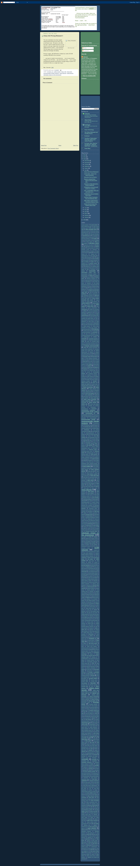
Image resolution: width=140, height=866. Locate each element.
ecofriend (83, 376)
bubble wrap (85, 290)
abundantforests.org (87, 235)
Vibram (91, 817)
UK (90, 794)
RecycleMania (84, 683)
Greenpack (95, 509)
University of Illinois (85, 803)
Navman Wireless (86, 598)
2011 (84, 157)
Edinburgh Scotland (86, 381)
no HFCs (85, 606)
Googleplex (90, 460)
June (86, 207)
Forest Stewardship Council (92, 437)
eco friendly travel (91, 370)
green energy (90, 480)
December (87, 160)
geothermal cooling (93, 449)
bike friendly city (93, 267)
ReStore (88, 708)
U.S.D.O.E (87, 794)
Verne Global (84, 817)
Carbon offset (90, 306)
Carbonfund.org (85, 309)
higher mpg (97, 515)
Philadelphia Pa (92, 638)
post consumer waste (90, 655)
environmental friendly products (90, 411)
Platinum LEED (95, 647)
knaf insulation (94, 544)
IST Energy (95, 539)
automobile (89, 258)
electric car (94, 382)
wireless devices (85, 846)
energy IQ (97, 394)
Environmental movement (87, 414)
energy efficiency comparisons (93, 390)
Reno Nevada (94, 705)
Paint (96, 626)
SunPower (83, 756)
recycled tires (94, 681)
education (95, 381)
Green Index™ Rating (89, 486)
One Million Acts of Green (88, 617)
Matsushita (95, 580)
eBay (97, 368)
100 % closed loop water (86, 226)
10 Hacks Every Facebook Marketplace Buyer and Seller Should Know (91, 116)
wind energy (94, 843)
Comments (86, 50)
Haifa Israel (96, 511)
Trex (90, 788)
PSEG (93, 663)
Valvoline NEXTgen (94, 812)
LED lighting (90, 559)
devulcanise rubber (86, 356)
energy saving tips (86, 400)
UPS (91, 806)
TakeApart (85, 766)
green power (91, 491)
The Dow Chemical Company (89, 771)
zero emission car (85, 851)
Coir (82, 333)
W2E (92, 823)
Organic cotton (90, 621)
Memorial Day (84, 582)
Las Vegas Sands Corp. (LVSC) (93, 551)
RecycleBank (84, 678)
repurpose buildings (94, 707)
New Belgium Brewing (91, 600)
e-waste (89, 365)
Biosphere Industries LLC (92, 278)
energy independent (89, 394)
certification (89, 312)
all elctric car (50, 71)
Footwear (83, 435)
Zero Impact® (88, 852)
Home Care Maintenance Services (92, 520)
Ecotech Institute (94, 379)
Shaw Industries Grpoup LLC (88, 730)
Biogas (92, 276)
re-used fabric (89, 669)
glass (96, 452)
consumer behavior (85, 344)
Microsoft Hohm (96, 585)
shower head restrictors (86, 733)
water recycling (92, 835)
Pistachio (97, 641)
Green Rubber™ (90, 492)
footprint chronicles (94, 434)
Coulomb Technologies (93, 347)
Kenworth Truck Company (90, 542)
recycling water (85, 686)
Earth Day (85, 367)
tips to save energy (86, 782)
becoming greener (93, 263)
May (86, 209)
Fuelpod (94, 441)
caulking (91, 309)
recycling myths (85, 684)
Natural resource (96, 597)
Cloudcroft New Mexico (86, 329)
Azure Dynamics (95, 258)
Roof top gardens (95, 714)
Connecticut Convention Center (92, 342)
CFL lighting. (84, 313)
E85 (98, 365)
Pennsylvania (91, 634)
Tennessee (97, 768)
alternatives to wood (89, 246)
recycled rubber (85, 681)
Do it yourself (96, 361)
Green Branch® (96, 464)
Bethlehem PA (88, 266)
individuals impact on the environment (52, 74)
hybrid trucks (88, 525)
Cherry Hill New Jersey (95, 315)
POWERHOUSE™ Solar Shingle (88, 658)
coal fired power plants (87, 330)
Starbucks (84, 751)
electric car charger (86, 384)
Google (84, 460)
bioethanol (97, 275)
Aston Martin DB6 (93, 255)
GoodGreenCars (86, 458)
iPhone (93, 538)
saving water (85, 724)
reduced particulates (85, 699)
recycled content (93, 678)
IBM (98, 526)
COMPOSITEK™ (87, 336)
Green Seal (89, 494)
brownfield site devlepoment (93, 289)
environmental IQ (90, 413)
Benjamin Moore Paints (86, 264)
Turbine (95, 789)
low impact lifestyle (85, 574)
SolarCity (88, 743)
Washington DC (85, 826)
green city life (90, 472)
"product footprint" (85, 224)
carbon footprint (86, 303)
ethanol (96, 425)
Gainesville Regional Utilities (91, 443)
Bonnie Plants (95, 284)
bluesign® (89, 283)
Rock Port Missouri (89, 713)
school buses (92, 723)
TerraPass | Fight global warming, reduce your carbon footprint (91, 140)
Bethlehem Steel (96, 266)
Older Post (75, 145)
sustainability (85, 759)
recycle (92, 675)
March (86, 213)
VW (89, 823)
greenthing (84, 511)
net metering (94, 598)
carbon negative (96, 303)
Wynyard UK (84, 848)
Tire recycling (85, 783)
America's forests (90, 247)
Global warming (94, 454)
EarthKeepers (91, 368)
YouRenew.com (86, 849)
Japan (83, 541)
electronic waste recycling (87, 385)
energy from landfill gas (90, 393)
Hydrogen (85, 526)
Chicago (96, 316)
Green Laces (94, 487)
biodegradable (92, 270)
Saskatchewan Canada (86, 722)
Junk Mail (93, 541)
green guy (85, 56)
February (87, 215)
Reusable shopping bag (94, 710)
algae (93, 240)
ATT (94, 257)
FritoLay (90, 440)
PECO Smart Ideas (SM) (94, 631)
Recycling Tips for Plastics (90, 177)
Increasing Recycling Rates (91, 531)
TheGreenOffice (96, 774)
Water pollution (84, 835)
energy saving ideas (94, 397)
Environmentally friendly (88, 419)
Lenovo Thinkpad (94, 563)
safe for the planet (95, 716)
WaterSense (87, 838)
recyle (92, 686)
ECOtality (88, 379)
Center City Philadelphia (93, 310)
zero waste (95, 852)
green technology (95, 497)
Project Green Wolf (85, 663)
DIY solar (90, 361)
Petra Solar (92, 637)
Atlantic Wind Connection (86, 257)
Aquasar (85, 252)
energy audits (96, 385)
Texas (90, 769)
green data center (95, 475)
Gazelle (95, 444)
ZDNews (96, 849)
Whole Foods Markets (92, 841)
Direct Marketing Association (91, 358)
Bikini (88, 269)
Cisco (96, 318)
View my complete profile (89, 75)
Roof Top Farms (88, 714)
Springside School (85, 748)
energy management (94, 396)
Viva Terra (90, 818)
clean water (85, 324)
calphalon (85, 296)
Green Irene (86, 487)
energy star (84, 404)
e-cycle (84, 365)
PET (87, 637)
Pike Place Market (90, 641)
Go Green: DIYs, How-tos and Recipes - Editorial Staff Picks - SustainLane (91, 145)
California (84, 293)
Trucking (90, 789)
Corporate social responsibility (92, 345)
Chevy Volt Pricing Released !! (53, 36)
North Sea (89, 609)
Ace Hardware (95, 235)
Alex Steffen (88, 240)
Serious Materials (85, 728)
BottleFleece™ (84, 286)
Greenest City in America (87, 505)
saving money (95, 722)
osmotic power (91, 623)
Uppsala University (85, 806)
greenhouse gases (93, 508)
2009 (84, 219)
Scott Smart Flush (93, 725)
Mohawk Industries (90, 589)
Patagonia (91, 629)
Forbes (89, 435)
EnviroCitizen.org (85, 408)
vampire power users (86, 814)
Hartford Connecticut (93, 512)
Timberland (84, 780)
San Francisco (88, 719)
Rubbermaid (88, 716)
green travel (95, 499)
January (87, 217)
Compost (95, 336)
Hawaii (83, 514)
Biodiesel (91, 275)
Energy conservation (88, 387)
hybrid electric (70, 73)
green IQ (97, 486)
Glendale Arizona (85, 454)
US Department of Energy (87, 809)
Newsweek (92, 603)
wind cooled (88, 843)
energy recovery (85, 397)
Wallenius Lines (87, 825)
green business (85, 469)
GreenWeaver (90, 511)
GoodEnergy (96, 457)
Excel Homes (95, 426)
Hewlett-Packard (89, 515)
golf (93, 455)
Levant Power (93, 565)
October (87, 164)
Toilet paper (92, 783)
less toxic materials (85, 565)
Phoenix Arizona (91, 640)
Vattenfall (95, 814)
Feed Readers (95, 431)
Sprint (91, 748)
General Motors (85, 446)
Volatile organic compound (92, 820)
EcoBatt (83, 374)
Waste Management (93, 826)
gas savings (89, 445)
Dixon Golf (85, 361)
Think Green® (94, 777)
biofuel (84, 276)
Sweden (91, 763)
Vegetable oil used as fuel (93, 815)
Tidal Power (94, 779)
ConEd (88, 341)
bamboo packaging (94, 260)
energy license (85, 396)
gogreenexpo (88, 455)
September (87, 166)
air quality (94, 238)
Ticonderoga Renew (86, 779)
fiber (82, 432)
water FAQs (89, 834)
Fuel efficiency (88, 441)
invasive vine (87, 538)
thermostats (86, 777)
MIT (97, 586)
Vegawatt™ (84, 815)
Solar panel (88, 740)
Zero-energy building (86, 854)
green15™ (96, 500)
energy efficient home (87, 391)
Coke (87, 333)
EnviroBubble (93, 407)
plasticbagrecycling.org (86, 647)
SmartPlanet (92, 736)
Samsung (93, 717)
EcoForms (95, 374)
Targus (96, 766)
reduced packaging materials (91, 697)
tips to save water (95, 782)
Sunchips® (95, 754)
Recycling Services (93, 684)
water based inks (91, 832)
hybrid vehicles (96, 525)
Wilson (83, 843)
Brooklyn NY (84, 289)
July (86, 170)
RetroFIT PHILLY (94, 708)
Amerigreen (95, 249)
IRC (97, 538)
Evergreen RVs (87, 426)
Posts (85, 48)
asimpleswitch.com (85, 255)
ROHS (96, 713)
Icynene (89, 528)
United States (91, 797)
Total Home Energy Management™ (90, 785)
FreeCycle (85, 440)
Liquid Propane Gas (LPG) (93, 568)
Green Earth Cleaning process (88, 478)
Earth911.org (96, 367)
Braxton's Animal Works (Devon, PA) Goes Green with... (90, 181)
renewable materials (93, 704)
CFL (97, 312)
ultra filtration (95, 794)
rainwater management (91, 667)
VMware (95, 818)
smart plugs (95, 734)
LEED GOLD (91, 560)
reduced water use (92, 700)
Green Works (89, 500)
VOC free (83, 820)
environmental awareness (88, 410)
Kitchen (87, 544)
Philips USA (84, 640)
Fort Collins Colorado (86, 438)
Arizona (90, 252)
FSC (95, 440)
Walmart (95, 825)
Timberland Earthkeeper (94, 780)
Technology (90, 768)
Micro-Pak (89, 585)
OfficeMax (91, 615)
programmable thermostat (92, 661)
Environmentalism (93, 417)
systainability (96, 765)
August (86, 168)
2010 (84, 158)
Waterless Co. (90, 837)
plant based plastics (93, 643)
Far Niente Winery (95, 428)
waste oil (83, 828)
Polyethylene (89, 652)
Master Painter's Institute (86, 580)
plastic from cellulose (92, 646)
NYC (88, 611)
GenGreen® (95, 448)
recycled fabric (85, 679)
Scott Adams (85, 725)
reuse (84, 711)
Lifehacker (87, 113)
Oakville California (85, 614)
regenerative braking (86, 702)
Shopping (96, 731)
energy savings (92, 402)
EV (82, 426)
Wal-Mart (97, 823)
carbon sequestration (92, 307)
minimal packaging (91, 586)
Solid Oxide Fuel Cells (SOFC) (91, 745)
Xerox (98, 848)
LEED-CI (89, 562)
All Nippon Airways (89, 241)
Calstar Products (91, 296)
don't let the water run (87, 362)
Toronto (97, 783)
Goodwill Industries (95, 458)
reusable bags (84, 710)
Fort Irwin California (95, 438)
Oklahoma (97, 615)
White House (94, 840)
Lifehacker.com (89, 566)
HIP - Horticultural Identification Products (91, 517)
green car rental (91, 471)
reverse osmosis (90, 711)
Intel (82, 538)
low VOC (83, 575)
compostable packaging (93, 338)
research (83, 708)
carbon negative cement (88, 304)
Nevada (83, 600)
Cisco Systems (84, 319)
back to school (86, 260)
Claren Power (91, 321)
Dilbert (83, 358)
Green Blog (87, 148)
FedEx (89, 431)
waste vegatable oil (94, 829)
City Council (91, 319)
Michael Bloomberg (86, 583)
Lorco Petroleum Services (93, 571)
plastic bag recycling (90, 644)
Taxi (82, 768)
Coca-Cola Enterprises (86, 332)
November (87, 162)
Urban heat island (89, 808)
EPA (92, 425)
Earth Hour (90, 367)
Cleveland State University (94, 324)
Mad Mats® (85, 577)
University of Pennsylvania (92, 805)
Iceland (84, 528)
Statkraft (97, 751)
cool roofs (92, 344)
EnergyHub (90, 405)
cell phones (96, 309)
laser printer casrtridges (88, 553)
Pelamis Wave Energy (88, 632)
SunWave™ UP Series (92, 756)
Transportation (91, 786)
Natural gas (88, 597)
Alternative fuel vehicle (88, 244)
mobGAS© (84, 588)
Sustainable (94, 760)
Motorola (91, 591)
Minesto (84, 586)
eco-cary (88, 371)
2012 (84, 155)
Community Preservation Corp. (87, 335)
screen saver (84, 727)
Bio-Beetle (93, 269)
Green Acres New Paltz (86, 464)
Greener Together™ (93, 503)
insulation (95, 536)
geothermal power (90, 452)
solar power (92, 742)
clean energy (96, 322)
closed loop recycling (92, 327)
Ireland (83, 539)
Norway (95, 609)
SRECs (96, 748)
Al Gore (83, 240)
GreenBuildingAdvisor (86, 502)
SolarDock (93, 743)
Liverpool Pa (92, 569)
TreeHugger (87, 124)
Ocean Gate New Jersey (94, 614)
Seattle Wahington (93, 727)
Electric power (94, 384)
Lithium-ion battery (85, 569)
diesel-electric (95, 356)
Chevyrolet (69, 71)
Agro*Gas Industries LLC (86, 238)
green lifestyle (63, 73)
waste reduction (91, 828)
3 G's (91, 232)
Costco (84, 347)
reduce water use (86, 693)
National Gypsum (90, 594)
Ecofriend (87, 136)
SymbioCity (90, 765)
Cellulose (85, 310)
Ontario (89, 618)
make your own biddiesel (93, 577)
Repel (88, 707)
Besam (94, 264)
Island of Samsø (89, 539)
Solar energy (85, 739)
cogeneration (94, 332)
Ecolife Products (90, 376)
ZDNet (91, 849)
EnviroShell (87, 425)
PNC (91, 649)
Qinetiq (87, 666)
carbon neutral (57, 71)
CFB (93, 312)
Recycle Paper (94, 676)
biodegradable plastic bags (89, 272)
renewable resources (86, 705)
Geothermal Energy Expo (87, 451)
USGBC (83, 812)
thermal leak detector (95, 776)
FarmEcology (86, 429)
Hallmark (85, 512)
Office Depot (85, 615)
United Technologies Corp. (91, 802)
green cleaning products (92, 474)
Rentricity (83, 707)
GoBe (83, 455)
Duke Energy (96, 364)
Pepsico (91, 635)
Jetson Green (88, 120)
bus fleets (95, 292)
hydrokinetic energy (92, 526)
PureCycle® (89, 664)
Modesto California (90, 588)
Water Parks (95, 834)
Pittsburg (85, 643)
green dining (85, 477)
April (86, 211)
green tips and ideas (87, 499)
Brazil (87, 287)
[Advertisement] (53, 132)
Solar (90, 737)
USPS (88, 812)
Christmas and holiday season (88, 318)
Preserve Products (90, 660)
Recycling (93, 683)
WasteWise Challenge (86, 831)
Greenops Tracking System (87, 509)
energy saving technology (89, 399)
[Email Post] (60, 70)
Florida (87, 434)
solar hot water (92, 739)
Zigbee (93, 854)
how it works (84, 523)
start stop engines (90, 751)
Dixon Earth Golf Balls (94, 359)
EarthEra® (85, 368)
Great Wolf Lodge (90, 461)
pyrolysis (83, 666)
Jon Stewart (88, 541)
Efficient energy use (86, 382)
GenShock (84, 449)
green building (86, 466)
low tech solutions (94, 574)
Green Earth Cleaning (93, 477)
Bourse (90, 286)
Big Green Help (86, 267)
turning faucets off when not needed (89, 791)
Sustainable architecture (87, 762)
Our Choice (91, 624)
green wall (84, 500)
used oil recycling (93, 811)
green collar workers (85, 475)
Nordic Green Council (90, 608)
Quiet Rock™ (92, 666)
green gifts (96, 481)
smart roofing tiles (85, 736)
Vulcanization (84, 823)
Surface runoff (85, 757)
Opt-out (83, 621)
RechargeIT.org (90, 670)
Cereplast (83, 312)
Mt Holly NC (91, 592)
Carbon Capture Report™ (92, 301)
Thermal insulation (86, 776)
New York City (85, 603)
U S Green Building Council (90, 792)
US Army (96, 808)
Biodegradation (84, 275)
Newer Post (44, 145)
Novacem (83, 611)
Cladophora (84, 321)
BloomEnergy (88, 281)
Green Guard (84, 483)
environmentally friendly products (51, 73)
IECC (93, 528)
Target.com (91, 766)
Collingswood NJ (93, 333)
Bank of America (85, 261)
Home (59, 145)
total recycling (84, 786)
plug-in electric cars (85, 649)
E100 (95, 365)
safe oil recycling (86, 717)
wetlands (88, 840)
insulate (89, 536)
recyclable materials (89, 673)
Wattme (93, 838)
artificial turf (93, 254)
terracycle (85, 769)
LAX (96, 556)
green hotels (89, 484)
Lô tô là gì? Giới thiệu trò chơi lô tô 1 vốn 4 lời (91, 122)
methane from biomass (93, 582)
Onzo (94, 618)
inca (90, 529)
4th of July (96, 232)
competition (97, 335)
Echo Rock (84, 370)
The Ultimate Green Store (86, 774)
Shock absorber (89, 731)
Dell (92, 353)
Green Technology (89, 129)
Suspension (94, 757)
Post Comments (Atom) (53, 148)
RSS (84, 716)
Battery (92, 261)
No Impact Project (91, 606)
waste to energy (85, 829)
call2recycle (96, 295)
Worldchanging (94, 846)
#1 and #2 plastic (93, 224)
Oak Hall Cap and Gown (92, 612)
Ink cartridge (84, 536)
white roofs (84, 841)
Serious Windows (94, 728)
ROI (82, 714)
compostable (84, 338)
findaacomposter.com (90, 432)
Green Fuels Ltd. (88, 481)
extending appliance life (86, 428)
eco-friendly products (92, 373)
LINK (52, 67)
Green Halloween (91, 483)
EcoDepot (89, 374)
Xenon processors (91, 848)
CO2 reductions (95, 329)
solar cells (95, 737)
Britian (91, 287)
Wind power (89, 844)
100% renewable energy (91, 229)
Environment (94, 408)
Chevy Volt (63, 71)
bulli (90, 292)
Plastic (83, 644)
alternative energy (94, 243)
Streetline (90, 754)
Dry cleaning (89, 364)
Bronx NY (96, 287)
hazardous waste (89, 514)
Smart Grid (89, 734)
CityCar (96, 319)
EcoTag (83, 379)
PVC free (95, 664)
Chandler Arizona (91, 313)
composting (84, 339)
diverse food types (85, 359)
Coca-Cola (95, 330)
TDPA (86, 768)
